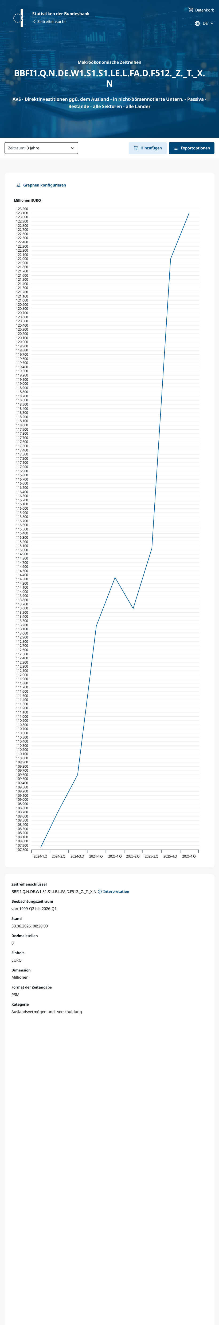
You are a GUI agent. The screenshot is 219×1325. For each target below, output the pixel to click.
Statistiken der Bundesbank (60, 14)
